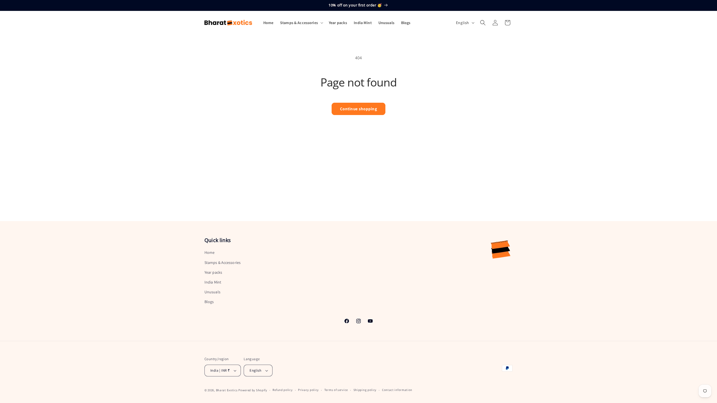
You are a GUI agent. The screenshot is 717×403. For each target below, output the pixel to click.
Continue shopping (358, 108)
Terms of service (336, 390)
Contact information (397, 390)
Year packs (213, 272)
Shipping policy (365, 390)
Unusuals (212, 291)
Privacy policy (308, 390)
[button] (301, 23)
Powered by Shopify (252, 390)
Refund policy (282, 390)
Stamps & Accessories (222, 262)
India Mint (212, 282)
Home (209, 252)
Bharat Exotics (227, 390)
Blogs (209, 301)
